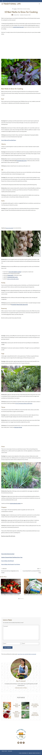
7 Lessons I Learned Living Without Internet (34, 714)
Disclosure (10, 751)
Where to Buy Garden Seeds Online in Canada (33, 594)
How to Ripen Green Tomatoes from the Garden (10, 594)
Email (23, 643)
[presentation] (11, 586)
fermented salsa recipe (22, 160)
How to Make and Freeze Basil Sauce (8, 140)
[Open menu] (39, 4)
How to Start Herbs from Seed (7, 553)
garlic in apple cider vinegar (13, 278)
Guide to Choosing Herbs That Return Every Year (11, 557)
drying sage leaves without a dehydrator (23, 403)
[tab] (19, 598)
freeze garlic (10, 275)
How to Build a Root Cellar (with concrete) (35, 705)
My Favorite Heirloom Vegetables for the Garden (10, 570)
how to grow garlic (9, 228)
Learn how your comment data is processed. (27, 654)
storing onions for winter (15, 503)
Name (5, 643)
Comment (5, 626)
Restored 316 (38, 753)
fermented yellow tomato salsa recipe (19, 304)
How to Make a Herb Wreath (7, 560)
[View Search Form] (2, 1)
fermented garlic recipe (12, 277)
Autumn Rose (16, 14)
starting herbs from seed (18, 27)
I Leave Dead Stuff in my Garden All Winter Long (32, 570)
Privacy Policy (4, 751)
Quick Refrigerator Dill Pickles (16, 705)
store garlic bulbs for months (15, 271)
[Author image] (12, 15)
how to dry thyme (18, 427)
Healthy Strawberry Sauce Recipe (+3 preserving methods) (17, 714)
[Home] (12, 8)
